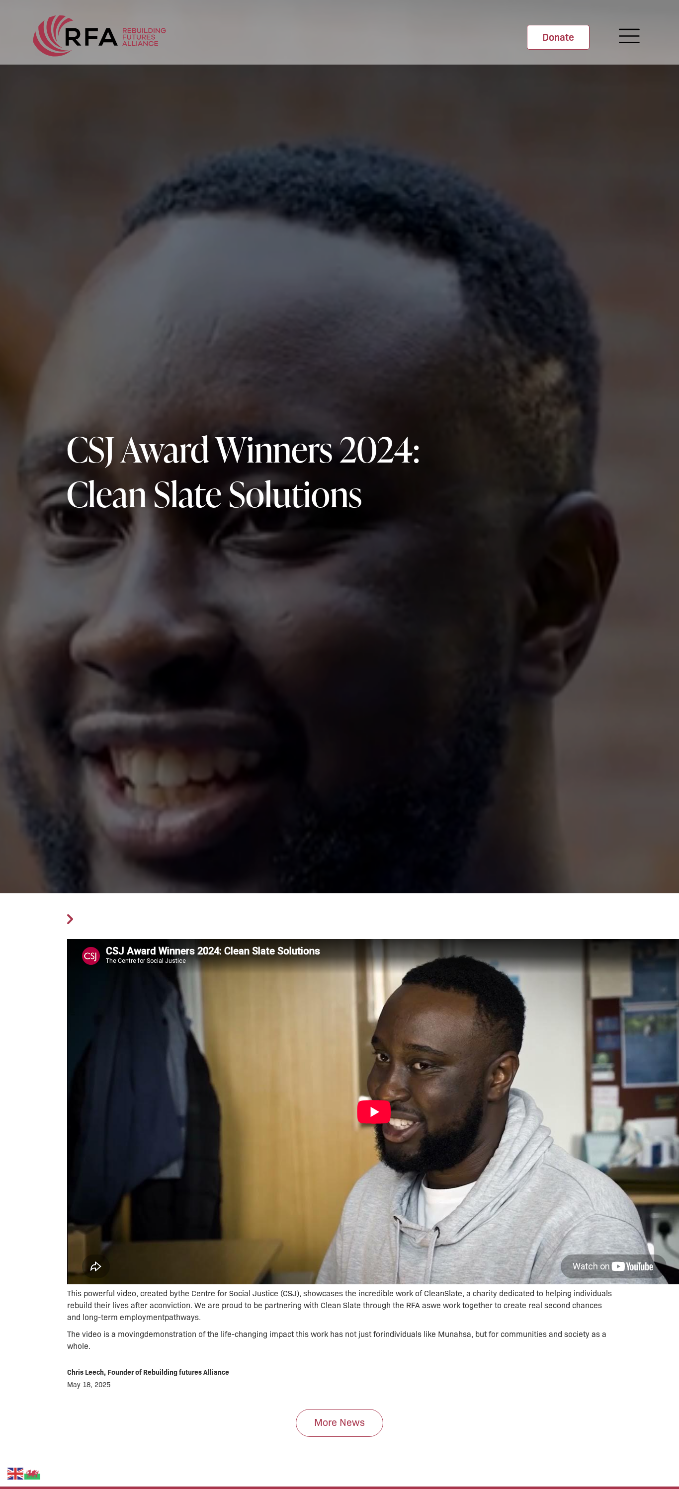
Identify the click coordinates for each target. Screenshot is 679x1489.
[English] (15, 1473)
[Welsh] (32, 1473)
